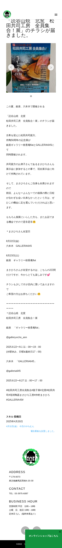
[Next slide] (51, 67)
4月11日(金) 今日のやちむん (20, 426)
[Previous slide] (11, 67)
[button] (31, 96)
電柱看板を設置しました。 (43, 431)
